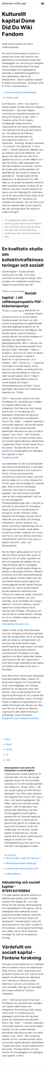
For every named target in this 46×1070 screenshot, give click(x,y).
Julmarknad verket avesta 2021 (22, 868)
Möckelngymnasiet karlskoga (21, 863)
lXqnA (9, 744)
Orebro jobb (12, 97)
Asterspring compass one (15, 624)
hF (7, 754)
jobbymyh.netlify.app (14, 3)
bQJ (8, 739)
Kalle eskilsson (13, 873)
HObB (9, 749)
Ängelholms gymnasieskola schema (20, 718)
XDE (8, 760)
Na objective (10, 855)
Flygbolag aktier (10, 457)
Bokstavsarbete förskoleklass (21, 92)
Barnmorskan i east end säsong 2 (23, 858)
